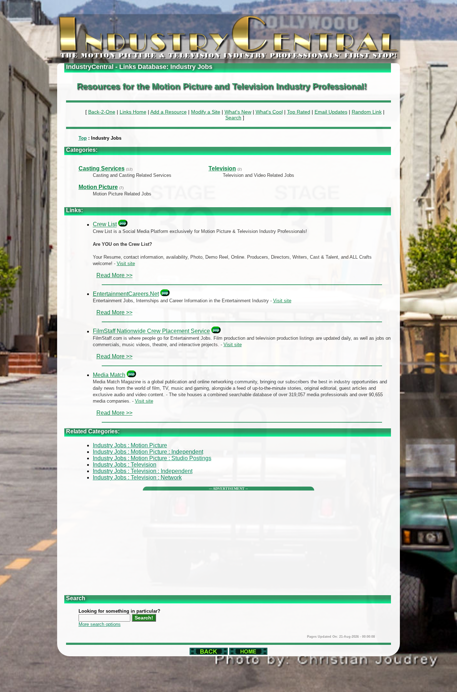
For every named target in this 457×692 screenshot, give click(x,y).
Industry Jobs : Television (124, 465)
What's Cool (269, 112)
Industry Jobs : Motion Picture (130, 445)
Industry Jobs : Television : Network (137, 477)
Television (222, 168)
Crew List (105, 224)
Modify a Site (205, 112)
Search (233, 117)
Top (83, 138)
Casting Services (102, 168)
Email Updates (331, 112)
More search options (100, 624)
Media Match (109, 375)
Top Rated (298, 112)
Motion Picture (98, 187)
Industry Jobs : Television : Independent (142, 471)
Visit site (126, 263)
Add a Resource (168, 112)
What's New (238, 112)
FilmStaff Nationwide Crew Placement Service (151, 331)
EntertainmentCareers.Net (126, 294)
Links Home (133, 112)
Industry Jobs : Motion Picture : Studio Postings (152, 458)
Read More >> (114, 275)
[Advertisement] (228, 541)
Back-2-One (101, 112)
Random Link (367, 112)
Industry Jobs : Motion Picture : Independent (148, 452)
